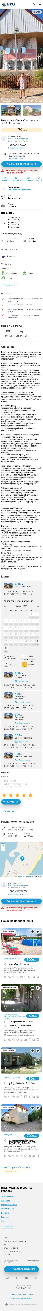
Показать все (9, 285)
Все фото (7, 99)
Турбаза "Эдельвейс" (12, 1078)
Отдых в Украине (11, 1248)
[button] (22, 859)
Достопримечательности (15, 1241)
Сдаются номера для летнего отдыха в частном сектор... (14, 1016)
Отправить (8, 802)
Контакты (8, 1255)
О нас (6, 1238)
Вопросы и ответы (12, 1251)
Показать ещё (9, 811)
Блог (6, 1244)
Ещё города (8, 1227)
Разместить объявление (24, 1269)
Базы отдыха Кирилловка (19, 190)
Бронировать (24, 681)
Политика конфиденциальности (21, 1298)
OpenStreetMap (29, 876)
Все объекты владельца (18, 139)
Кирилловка (15, 1168)
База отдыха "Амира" (12, 959)
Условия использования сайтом (21, 1295)
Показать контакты (16, 148)
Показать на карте (16, 158)
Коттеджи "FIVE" (10, 1135)
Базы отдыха (26, 1168)
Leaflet (19, 876)
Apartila (5, 1168)
